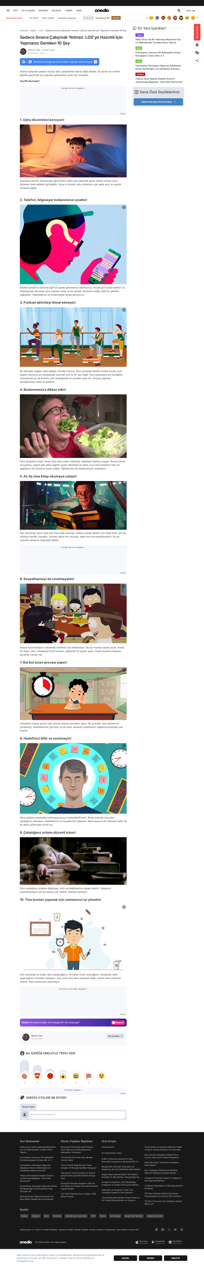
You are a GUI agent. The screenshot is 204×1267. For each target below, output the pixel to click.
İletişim (85, 1229)
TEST (15, 10)
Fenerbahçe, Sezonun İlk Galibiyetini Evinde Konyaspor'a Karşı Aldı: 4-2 (157, 54)
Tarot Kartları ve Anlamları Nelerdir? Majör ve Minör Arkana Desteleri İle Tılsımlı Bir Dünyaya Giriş (163, 1150)
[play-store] (159, 1242)
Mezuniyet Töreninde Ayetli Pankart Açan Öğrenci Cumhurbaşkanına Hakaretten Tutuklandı (77, 1150)
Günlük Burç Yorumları (76, 1216)
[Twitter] (169, 1229)
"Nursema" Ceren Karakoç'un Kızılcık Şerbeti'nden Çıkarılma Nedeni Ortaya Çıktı (78, 1175)
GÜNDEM (43, 10)
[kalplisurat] (193, 18)
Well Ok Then (41, 50)
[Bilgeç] (163, 18)
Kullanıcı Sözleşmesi (106, 1229)
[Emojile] (175, 18)
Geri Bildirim (36, 1229)
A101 (93, 1216)
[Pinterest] (181, 1229)
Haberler (24, 30)
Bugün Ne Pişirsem (134, 1216)
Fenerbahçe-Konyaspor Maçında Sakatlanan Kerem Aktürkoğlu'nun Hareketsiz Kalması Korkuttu (158, 67)
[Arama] (178, 10)
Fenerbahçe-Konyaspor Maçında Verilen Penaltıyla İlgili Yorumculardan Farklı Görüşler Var (38, 1189)
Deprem (36, 1216)
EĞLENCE (56, 10)
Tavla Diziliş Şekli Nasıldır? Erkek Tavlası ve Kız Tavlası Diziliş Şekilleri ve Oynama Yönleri (121, 1200)
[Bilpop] (169, 18)
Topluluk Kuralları (66, 1229)
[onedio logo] (102, 10)
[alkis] (187, 18)
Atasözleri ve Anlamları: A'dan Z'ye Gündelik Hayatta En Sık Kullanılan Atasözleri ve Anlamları (117, 1192)
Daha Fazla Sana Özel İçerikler (157, 102)
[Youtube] (175, 1229)
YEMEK (68, 10)
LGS (41, 30)
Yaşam (140, 35)
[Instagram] (156, 1229)
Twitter (24, 1216)
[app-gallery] (175, 1242)
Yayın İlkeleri (122, 1229)
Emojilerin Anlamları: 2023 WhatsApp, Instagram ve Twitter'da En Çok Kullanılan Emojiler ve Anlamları (120, 1185)
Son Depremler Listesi (112, 1153)
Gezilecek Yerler (155, 1216)
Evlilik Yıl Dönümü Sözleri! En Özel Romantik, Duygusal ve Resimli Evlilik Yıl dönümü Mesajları (120, 1161)
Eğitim (34, 30)
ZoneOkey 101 (102, 18)
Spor (139, 48)
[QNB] (151, 18)
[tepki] (24, 1075)
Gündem (140, 74)
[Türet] (157, 18)
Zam (46, 1216)
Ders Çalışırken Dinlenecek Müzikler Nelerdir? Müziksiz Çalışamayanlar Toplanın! (161, 1173)
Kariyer (92, 1229)
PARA (79, 10)
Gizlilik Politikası (50, 1229)
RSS (137, 1229)
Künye (131, 1229)
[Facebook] (162, 1229)
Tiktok (102, 1216)
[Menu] (8, 10)
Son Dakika (115, 1216)
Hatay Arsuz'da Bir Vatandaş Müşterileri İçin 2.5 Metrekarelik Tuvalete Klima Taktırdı (158, 41)
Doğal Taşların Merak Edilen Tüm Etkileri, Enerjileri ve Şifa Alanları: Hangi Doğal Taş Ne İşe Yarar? (120, 1177)
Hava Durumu (108, 1147)
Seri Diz (116, 18)
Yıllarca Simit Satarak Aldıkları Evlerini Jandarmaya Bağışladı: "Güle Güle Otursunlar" (159, 80)
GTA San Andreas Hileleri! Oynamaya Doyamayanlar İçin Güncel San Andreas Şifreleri (163, 1196)
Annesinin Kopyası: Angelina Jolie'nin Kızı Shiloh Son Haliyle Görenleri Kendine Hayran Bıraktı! (79, 1186)
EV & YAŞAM (28, 10)
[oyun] (181, 18)
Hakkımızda (25, 1229)
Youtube (57, 1216)
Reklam (78, 1229)
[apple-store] (142, 1242)
